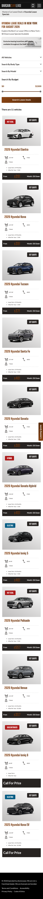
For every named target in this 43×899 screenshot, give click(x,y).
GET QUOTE (33, 120)
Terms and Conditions (10, 888)
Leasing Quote (41, 432)
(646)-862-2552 (33, 5)
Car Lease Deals (16, 12)
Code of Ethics (19, 891)
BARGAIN (11, 6)
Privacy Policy (7, 891)
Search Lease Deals (21, 100)
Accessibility (24, 888)
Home (4, 12)
